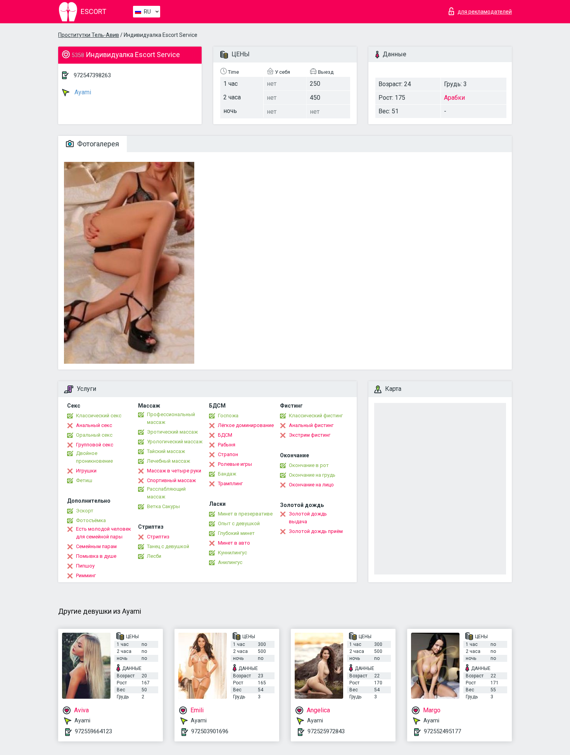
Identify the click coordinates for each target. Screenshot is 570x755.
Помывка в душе (96, 556)
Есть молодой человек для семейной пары (103, 533)
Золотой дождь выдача (308, 517)
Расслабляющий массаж (166, 493)
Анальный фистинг (311, 425)
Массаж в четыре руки (174, 471)
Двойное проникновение (94, 457)
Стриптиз (158, 537)
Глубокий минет (236, 533)
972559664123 (93, 731)
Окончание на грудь (312, 475)
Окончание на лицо (311, 485)
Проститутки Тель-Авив (88, 35)
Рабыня (226, 445)
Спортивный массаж (171, 480)
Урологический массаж (174, 441)
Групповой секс (94, 445)
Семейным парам (96, 546)
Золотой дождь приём (316, 531)
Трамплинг (230, 483)
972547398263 (92, 75)
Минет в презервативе (245, 514)
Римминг (86, 575)
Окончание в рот (309, 465)
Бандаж (227, 474)
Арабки (454, 97)
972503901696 (209, 731)
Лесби (154, 556)
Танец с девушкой (168, 546)
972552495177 (442, 731)
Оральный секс (94, 435)
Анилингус (230, 562)
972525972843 (326, 731)
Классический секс (98, 415)
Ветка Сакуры (163, 506)
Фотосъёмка (91, 520)
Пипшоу (85, 566)
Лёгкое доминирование (246, 425)
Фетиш (84, 480)
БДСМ (225, 435)
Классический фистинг (316, 415)
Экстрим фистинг (309, 435)
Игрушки (86, 471)
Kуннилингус (232, 552)
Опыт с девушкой (239, 523)
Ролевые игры (235, 464)
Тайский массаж (166, 451)
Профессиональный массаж (171, 418)
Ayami (82, 92)
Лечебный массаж (168, 461)
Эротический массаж (172, 432)
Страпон (228, 454)
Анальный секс (94, 425)
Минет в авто (234, 543)
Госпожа (228, 415)
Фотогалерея (97, 144)
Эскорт (84, 511)
